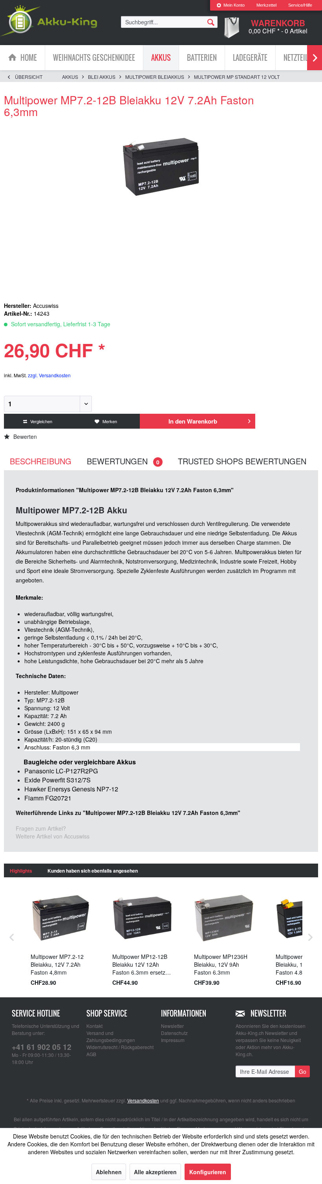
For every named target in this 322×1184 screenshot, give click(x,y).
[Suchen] (210, 21)
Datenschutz (174, 1032)
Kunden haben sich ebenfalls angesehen (93, 870)
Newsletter (172, 1025)
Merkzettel (266, 5)
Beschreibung (40, 461)
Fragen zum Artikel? (41, 828)
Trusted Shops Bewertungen (242, 461)
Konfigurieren (207, 1172)
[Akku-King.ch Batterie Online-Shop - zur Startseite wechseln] (48, 20)
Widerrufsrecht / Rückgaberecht (120, 1047)
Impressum (173, 1040)
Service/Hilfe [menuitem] (300, 5)
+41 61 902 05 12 (41, 1047)
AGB (91, 1054)
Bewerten (24, 436)
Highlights (21, 870)
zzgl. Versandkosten (49, 375)
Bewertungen (123, 461)
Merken (109, 421)
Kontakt (94, 1025)
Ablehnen (109, 1172)
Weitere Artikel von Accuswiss (53, 836)
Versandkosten (143, 1100)
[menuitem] (230, 5)
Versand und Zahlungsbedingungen (110, 1036)
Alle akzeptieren (155, 1172)
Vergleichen (40, 421)
